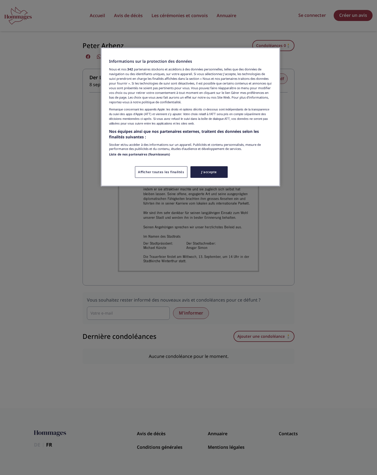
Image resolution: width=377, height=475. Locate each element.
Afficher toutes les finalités (161, 172)
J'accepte (209, 172)
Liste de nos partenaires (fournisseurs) (139, 154)
